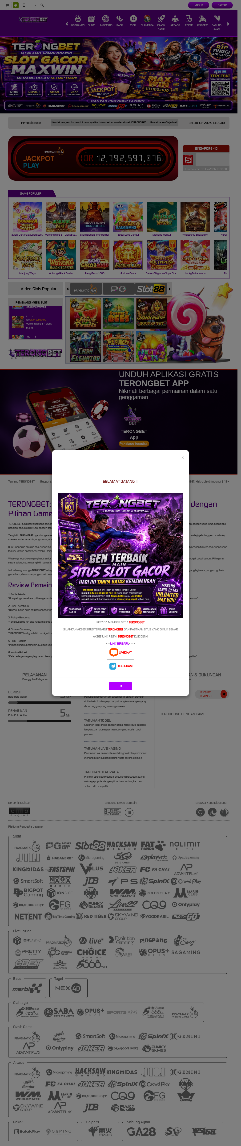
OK (120, 686)
